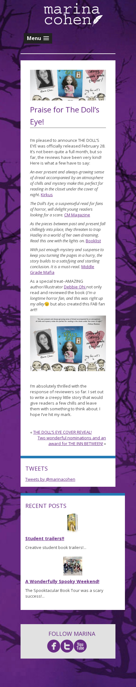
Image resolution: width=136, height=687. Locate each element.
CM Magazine (77, 215)
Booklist (93, 241)
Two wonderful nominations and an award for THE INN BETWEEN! (72, 440)
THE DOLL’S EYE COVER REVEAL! (62, 432)
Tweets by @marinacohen (50, 479)
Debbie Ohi (75, 287)
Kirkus (47, 194)
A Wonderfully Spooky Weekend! (62, 581)
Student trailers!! (44, 538)
